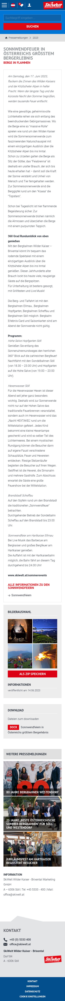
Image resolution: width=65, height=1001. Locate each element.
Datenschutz (32, 991)
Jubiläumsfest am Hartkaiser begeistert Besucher (28, 861)
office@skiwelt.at (20, 944)
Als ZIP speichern (32, 674)
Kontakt (32, 981)
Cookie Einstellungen (32, 996)
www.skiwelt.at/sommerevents (27, 575)
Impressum (32, 986)
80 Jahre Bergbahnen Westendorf (32, 792)
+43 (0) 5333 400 (20, 939)
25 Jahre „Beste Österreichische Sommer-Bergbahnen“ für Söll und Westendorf (30, 824)
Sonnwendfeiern (21, 595)
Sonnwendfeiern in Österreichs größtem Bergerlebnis (28, 730)
